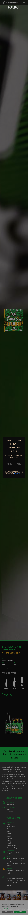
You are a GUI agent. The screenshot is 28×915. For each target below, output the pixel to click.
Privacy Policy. (18, 473)
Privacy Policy (14, 912)
